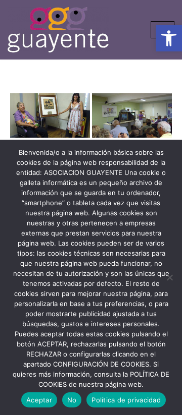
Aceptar (39, 400)
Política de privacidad (126, 400)
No (72, 400)
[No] (169, 277)
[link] (169, 38)
